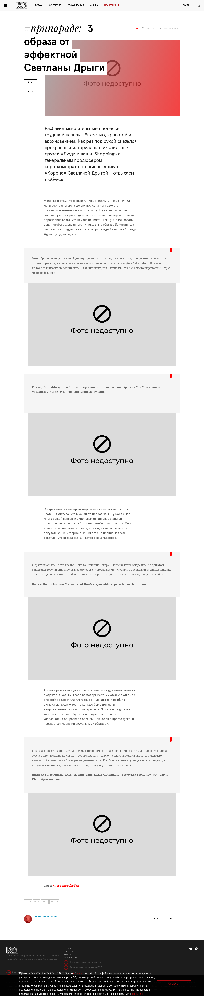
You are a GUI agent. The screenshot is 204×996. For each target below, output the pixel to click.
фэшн (45, 901)
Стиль (28, 901)
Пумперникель (112, 5)
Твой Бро (21, 5)
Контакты (68, 952)
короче (54, 901)
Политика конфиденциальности (85, 962)
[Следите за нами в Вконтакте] (190, 949)
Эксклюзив (54, 5)
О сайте (67, 948)
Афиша (94, 5)
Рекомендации (76, 5)
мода (36, 901)
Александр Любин (66, 885)
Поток (38, 5)
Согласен (173, 983)
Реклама (68, 955)
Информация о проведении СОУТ (85, 967)
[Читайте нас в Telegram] (196, 949)
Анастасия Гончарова (47, 916)
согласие (78, 973)
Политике (137, 993)
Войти (186, 5)
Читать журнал (71, 958)
